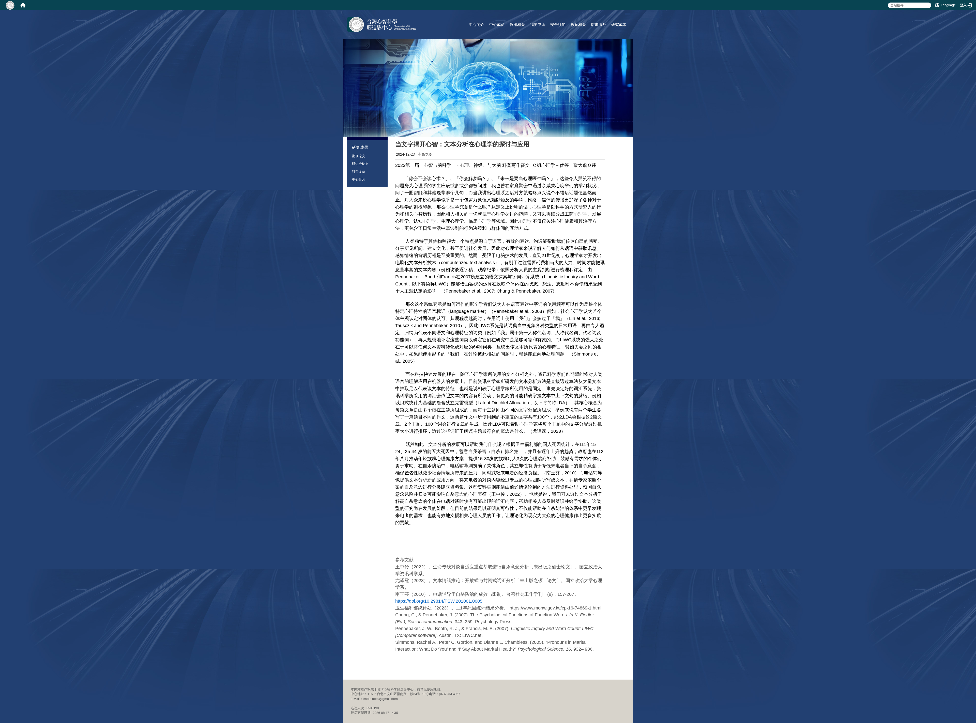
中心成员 (497, 24)
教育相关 (578, 24)
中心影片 (358, 179)
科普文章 (358, 171)
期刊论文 (358, 156)
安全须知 (558, 24)
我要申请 (537, 24)
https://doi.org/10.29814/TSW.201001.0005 (438, 601)
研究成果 (619, 24)
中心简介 (476, 24)
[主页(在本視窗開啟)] (381, 24)
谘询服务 (598, 24)
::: (625, 16)
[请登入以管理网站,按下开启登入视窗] (10, 5)
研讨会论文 (360, 164)
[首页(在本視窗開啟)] (23, 5)
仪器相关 (517, 24)
